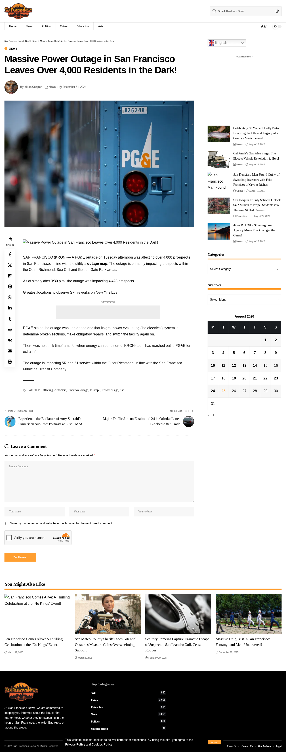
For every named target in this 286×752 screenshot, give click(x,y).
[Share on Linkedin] (9, 308)
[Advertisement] (108, 312)
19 (234, 378)
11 (223, 365)
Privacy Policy (75, 744)
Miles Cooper (33, 86)
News (13, 48)
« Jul (211, 415)
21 (255, 378)
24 (213, 391)
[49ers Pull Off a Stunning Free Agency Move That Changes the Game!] (219, 231)
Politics (128, 721)
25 (223, 391)
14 (255, 365)
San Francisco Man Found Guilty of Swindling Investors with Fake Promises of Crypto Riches (256, 179)
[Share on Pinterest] (9, 286)
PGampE (95, 390)
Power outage (110, 390)
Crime (239, 191)
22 (265, 378)
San (122, 390)
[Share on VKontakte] (9, 340)
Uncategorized (128, 728)
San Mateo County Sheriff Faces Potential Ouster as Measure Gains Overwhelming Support (105, 644)
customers (60, 390)
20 (244, 378)
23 (276, 378)
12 (234, 365)
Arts (128, 693)
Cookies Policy (102, 744)
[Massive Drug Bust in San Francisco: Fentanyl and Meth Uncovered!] (249, 614)
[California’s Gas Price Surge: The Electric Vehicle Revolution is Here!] (219, 159)
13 (244, 365)
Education (242, 216)
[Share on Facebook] (9, 254)
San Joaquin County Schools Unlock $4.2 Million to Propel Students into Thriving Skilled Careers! (257, 205)
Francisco (73, 390)
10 (213, 365)
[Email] (9, 351)
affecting (48, 390)
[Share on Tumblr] (9, 319)
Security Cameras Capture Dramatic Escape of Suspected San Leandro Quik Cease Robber (177, 644)
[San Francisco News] (18, 11)
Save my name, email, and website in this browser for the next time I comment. (61, 523)
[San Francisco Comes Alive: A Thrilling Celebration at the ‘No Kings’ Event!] (37, 614)
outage (92, 257)
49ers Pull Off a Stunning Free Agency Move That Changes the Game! (254, 230)
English (220, 42)
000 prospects (178, 257)
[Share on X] (9, 265)
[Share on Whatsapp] (9, 297)
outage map (97, 263)
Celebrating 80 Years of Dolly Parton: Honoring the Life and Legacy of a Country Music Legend (257, 133)
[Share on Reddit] (9, 329)
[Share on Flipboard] (9, 276)
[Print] (9, 361)
